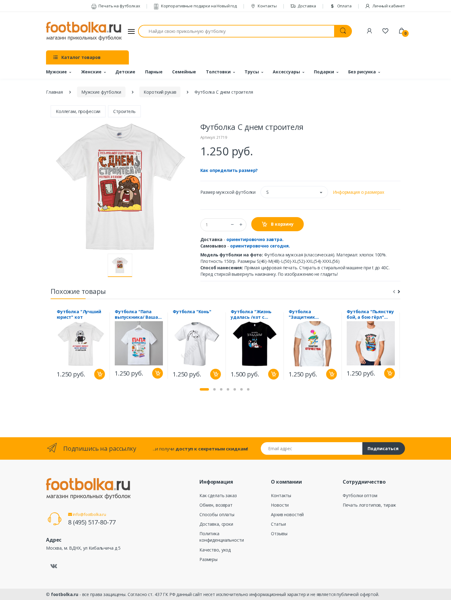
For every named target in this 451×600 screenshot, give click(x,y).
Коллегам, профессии (78, 111)
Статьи (278, 524)
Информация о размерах (358, 192)
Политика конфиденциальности (221, 537)
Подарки (324, 72)
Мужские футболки (101, 92)
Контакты (267, 6)
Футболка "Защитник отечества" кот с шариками (308, 314)
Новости (280, 505)
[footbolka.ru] (83, 31)
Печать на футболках (119, 6)
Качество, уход (215, 550)
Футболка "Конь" (192, 311)
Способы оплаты (216, 514)
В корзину (282, 224)
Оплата (344, 6)
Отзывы (279, 533)
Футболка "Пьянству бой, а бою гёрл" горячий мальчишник (370, 314)
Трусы (252, 72)
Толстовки (218, 72)
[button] (294, 192)
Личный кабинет (388, 6)
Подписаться (383, 448)
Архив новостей (287, 514)
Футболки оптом (360, 495)
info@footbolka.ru (89, 514)
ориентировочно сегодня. (260, 246)
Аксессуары (286, 72)
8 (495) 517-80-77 (92, 522)
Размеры (208, 559)
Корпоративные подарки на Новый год (198, 6)
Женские (91, 72)
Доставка (306, 6)
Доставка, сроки (216, 524)
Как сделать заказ (218, 495)
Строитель (124, 111)
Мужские (56, 72)
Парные (154, 72)
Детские (125, 72)
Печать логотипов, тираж (369, 505)
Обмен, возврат (216, 505)
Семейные (184, 72)
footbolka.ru (64, 594)
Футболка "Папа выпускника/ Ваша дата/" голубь (136, 314)
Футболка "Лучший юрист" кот (79, 314)
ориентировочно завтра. (254, 239)
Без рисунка (362, 72)
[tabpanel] (81, 346)
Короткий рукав (160, 92)
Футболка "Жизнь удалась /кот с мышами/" (251, 314)
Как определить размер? (229, 170)
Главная (54, 92)
